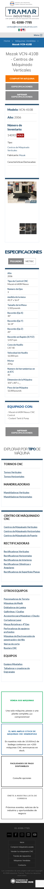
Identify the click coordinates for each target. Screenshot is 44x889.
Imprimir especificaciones (22, 95)
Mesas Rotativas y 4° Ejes (16, 624)
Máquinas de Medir (13, 603)
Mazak (22, 155)
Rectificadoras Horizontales (18, 555)
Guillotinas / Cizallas (14, 611)
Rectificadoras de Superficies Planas (22, 572)
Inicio (22, 842)
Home (7, 40)
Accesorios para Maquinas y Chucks (21, 616)
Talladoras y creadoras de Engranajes (17, 670)
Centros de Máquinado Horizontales (22, 531)
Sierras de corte (12, 644)
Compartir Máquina (22, 78)
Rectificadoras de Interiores (18, 560)
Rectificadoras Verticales (16, 551)
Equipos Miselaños (13, 664)
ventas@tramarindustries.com (22, 26)
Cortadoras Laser (12, 620)
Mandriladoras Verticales (16, 492)
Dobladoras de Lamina (15, 607)
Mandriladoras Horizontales (18, 496)
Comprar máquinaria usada (22, 847)
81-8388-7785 (22, 22)
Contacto (22, 865)
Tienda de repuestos (22, 856)
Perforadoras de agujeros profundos (17, 630)
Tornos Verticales (13, 472)
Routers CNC (10, 648)
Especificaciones (22, 86)
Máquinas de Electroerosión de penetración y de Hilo (19, 638)
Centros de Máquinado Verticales (18, 149)
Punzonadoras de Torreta (16, 599)
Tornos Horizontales (14, 476)
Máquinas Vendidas (25, 40)
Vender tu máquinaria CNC (22, 851)
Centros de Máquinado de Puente (20, 535)
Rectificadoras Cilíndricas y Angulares (17, 566)
